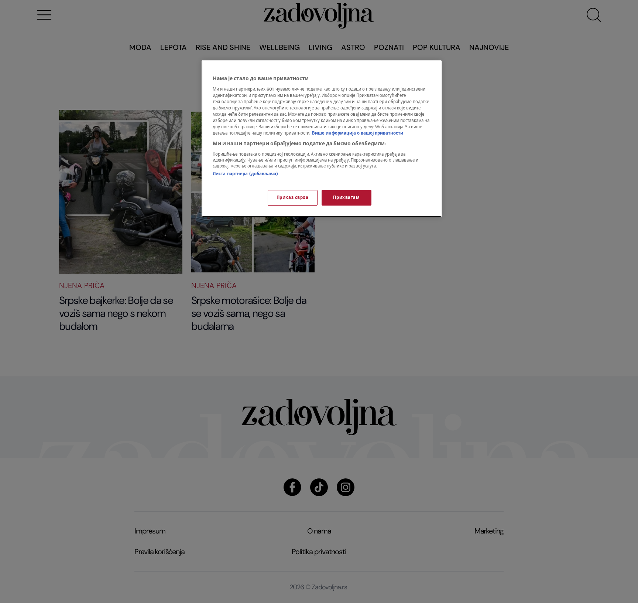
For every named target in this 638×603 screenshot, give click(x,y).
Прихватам (346, 197)
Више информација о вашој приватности (357, 133)
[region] (322, 138)
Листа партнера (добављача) (245, 174)
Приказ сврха (293, 197)
